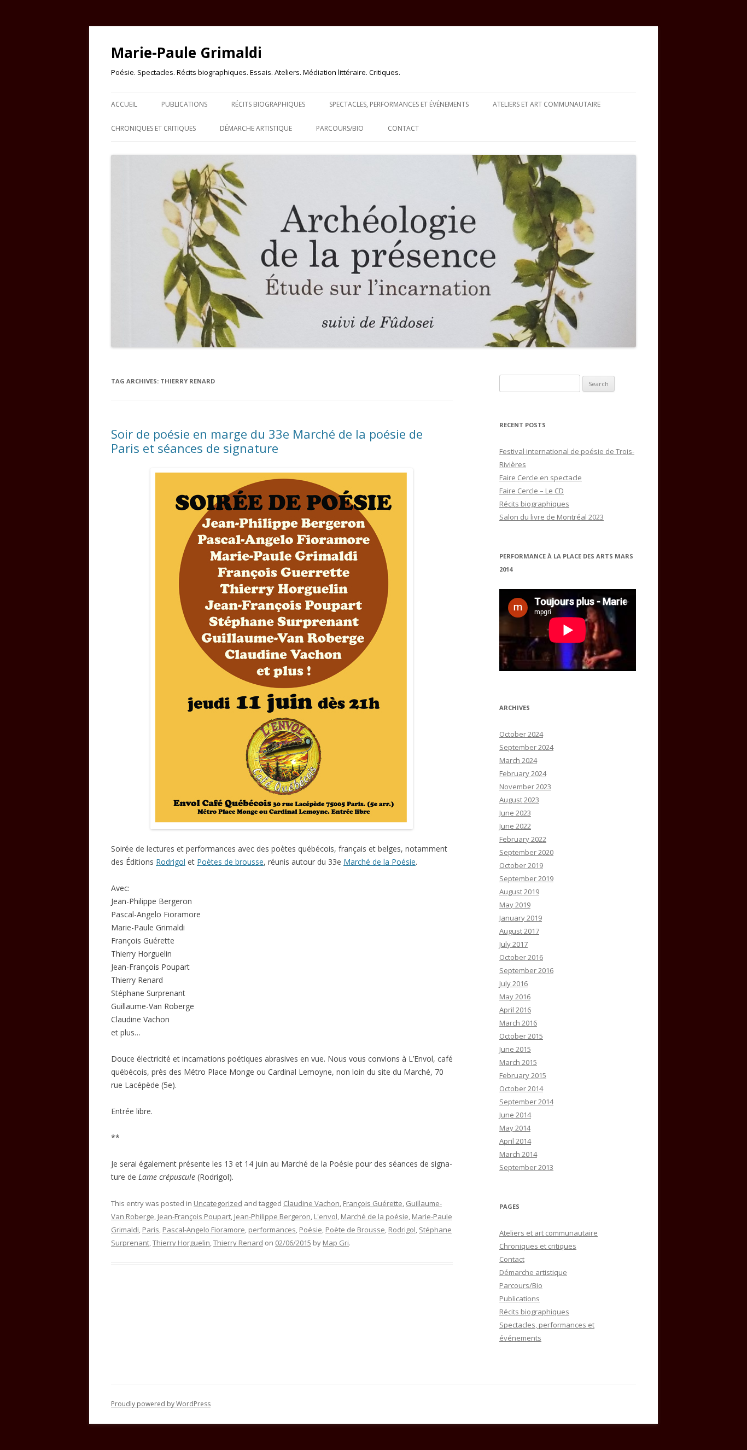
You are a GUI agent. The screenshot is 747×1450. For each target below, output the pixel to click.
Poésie (310, 1229)
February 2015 (522, 1075)
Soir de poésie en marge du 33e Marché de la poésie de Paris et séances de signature (267, 441)
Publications (184, 104)
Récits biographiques (268, 104)
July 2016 (513, 983)
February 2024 (522, 773)
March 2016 (518, 1023)
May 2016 (514, 996)
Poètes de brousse (230, 862)
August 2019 (519, 891)
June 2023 (515, 813)
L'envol (325, 1216)
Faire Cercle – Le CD (531, 491)
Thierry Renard (238, 1243)
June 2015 (515, 1049)
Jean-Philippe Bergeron (272, 1216)
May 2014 (514, 1128)
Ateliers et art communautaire (546, 104)
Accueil (124, 104)
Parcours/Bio (340, 128)
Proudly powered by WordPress (161, 1403)
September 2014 (526, 1102)
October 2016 (521, 957)
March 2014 (518, 1154)
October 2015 (521, 1036)
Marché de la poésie (374, 1216)
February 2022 (522, 839)
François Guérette (372, 1203)
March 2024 (518, 760)
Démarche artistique (256, 128)
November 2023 (525, 786)
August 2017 (519, 931)
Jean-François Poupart (194, 1216)
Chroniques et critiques (153, 128)
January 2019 (520, 918)
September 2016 (526, 970)
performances (272, 1229)
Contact (403, 128)
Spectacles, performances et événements (399, 104)
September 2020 (526, 852)
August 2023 (519, 800)
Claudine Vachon (311, 1203)
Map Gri (336, 1243)
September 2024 (526, 747)
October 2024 (521, 734)
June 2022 (515, 826)
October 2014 (521, 1088)
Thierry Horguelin (181, 1243)
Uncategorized (218, 1203)
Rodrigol (170, 862)
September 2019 (526, 878)
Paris (150, 1229)
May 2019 (514, 905)
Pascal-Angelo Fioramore (203, 1229)
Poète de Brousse (355, 1229)
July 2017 (513, 944)
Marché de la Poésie (379, 862)
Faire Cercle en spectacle (540, 477)
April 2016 (515, 1010)
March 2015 (518, 1062)
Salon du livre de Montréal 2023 (551, 517)
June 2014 (515, 1115)
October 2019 (521, 865)
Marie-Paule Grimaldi (186, 52)
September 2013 (526, 1167)
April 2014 (515, 1141)
